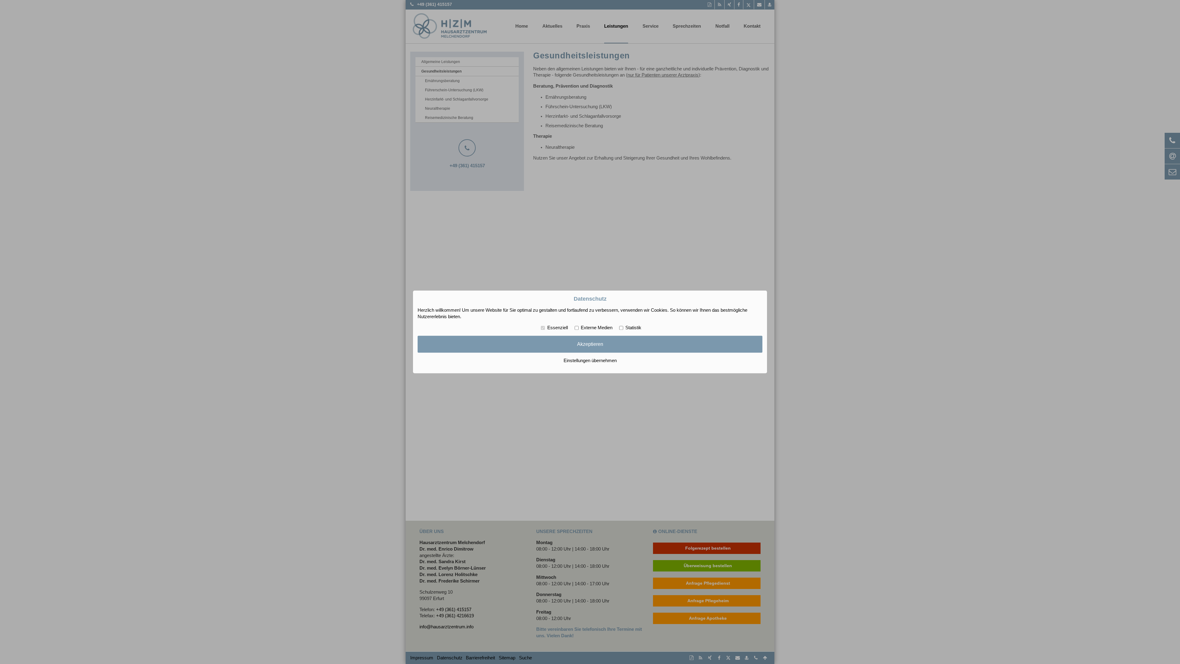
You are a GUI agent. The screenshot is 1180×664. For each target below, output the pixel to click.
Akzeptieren (590, 344)
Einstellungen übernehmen (590, 360)
